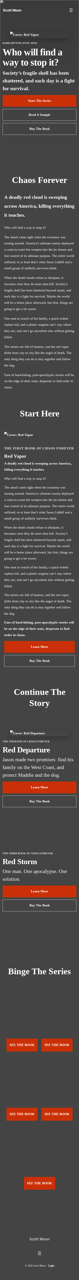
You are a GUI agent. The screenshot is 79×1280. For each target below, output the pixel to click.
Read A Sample (39, 115)
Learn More (39, 647)
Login (51, 1265)
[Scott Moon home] (39, 1227)
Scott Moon (39, 1239)
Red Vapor (15, 456)
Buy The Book (39, 129)
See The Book (22, 1045)
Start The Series (39, 101)
